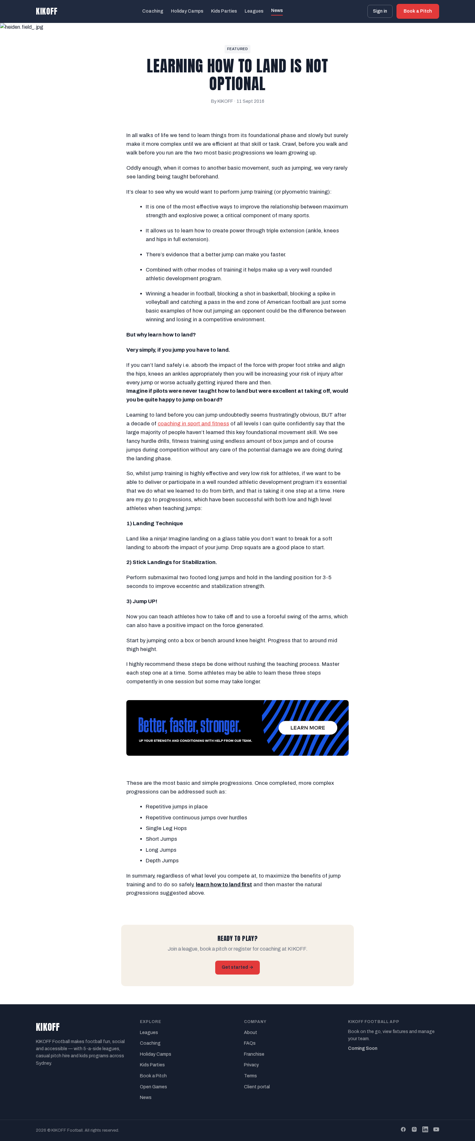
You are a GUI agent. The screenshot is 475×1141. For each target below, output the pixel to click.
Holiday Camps (187, 11)
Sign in (380, 11)
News (277, 10)
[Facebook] (403, 1130)
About (250, 1032)
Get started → (237, 967)
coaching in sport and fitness (193, 424)
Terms (250, 1075)
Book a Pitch (418, 11)
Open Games (153, 1086)
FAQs (250, 1043)
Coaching (152, 11)
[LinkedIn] (425, 1130)
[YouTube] (436, 1130)
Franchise (254, 1054)
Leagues (254, 11)
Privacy (251, 1064)
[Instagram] (414, 1130)
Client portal (257, 1086)
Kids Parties (224, 11)
